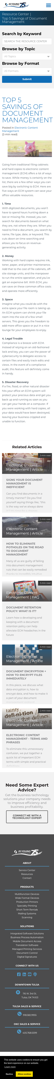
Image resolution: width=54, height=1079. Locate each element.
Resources (27, 874)
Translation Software (27, 945)
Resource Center (15, 14)
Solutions (27, 926)
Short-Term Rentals (27, 909)
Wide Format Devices (27, 898)
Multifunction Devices (27, 894)
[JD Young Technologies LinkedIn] (24, 974)
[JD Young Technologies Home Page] (16, 5)
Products (27, 887)
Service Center (27, 870)
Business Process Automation (27, 937)
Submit (27, 79)
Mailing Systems (27, 913)
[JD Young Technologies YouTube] (29, 974)
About (27, 863)
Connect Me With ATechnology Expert (27, 817)
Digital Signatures (27, 957)
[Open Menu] (48, 5)
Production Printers (27, 902)
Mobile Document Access (27, 941)
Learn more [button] (10, 1067)
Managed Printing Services (27, 949)
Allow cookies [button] (24, 1074)
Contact (27, 878)
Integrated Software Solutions (27, 933)
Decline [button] (9, 1074)
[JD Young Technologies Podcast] (35, 974)
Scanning (27, 917)
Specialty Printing (27, 905)
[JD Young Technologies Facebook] (19, 974)
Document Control (27, 953)
